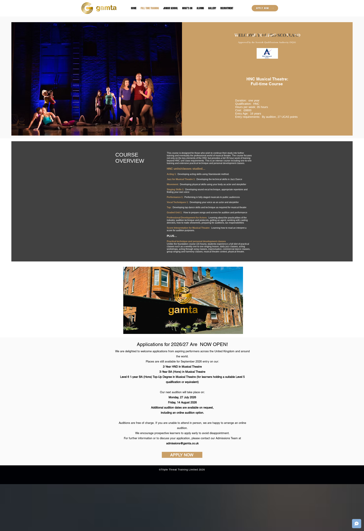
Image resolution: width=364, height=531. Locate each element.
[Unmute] (132, 330)
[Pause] (127, 330)
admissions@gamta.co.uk (182, 443)
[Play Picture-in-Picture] (234, 330)
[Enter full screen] (239, 330)
